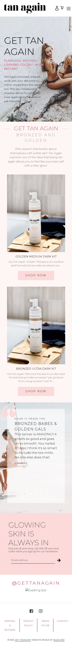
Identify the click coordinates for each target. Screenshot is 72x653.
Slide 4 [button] (41, 494)
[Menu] (67, 8)
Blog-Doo (59, 640)
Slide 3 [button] (36, 494)
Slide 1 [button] (25, 494)
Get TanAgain (23, 640)
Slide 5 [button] (47, 494)
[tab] (25, 494)
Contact (62, 621)
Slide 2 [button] (30, 494)
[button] (59, 560)
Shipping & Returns (9, 625)
